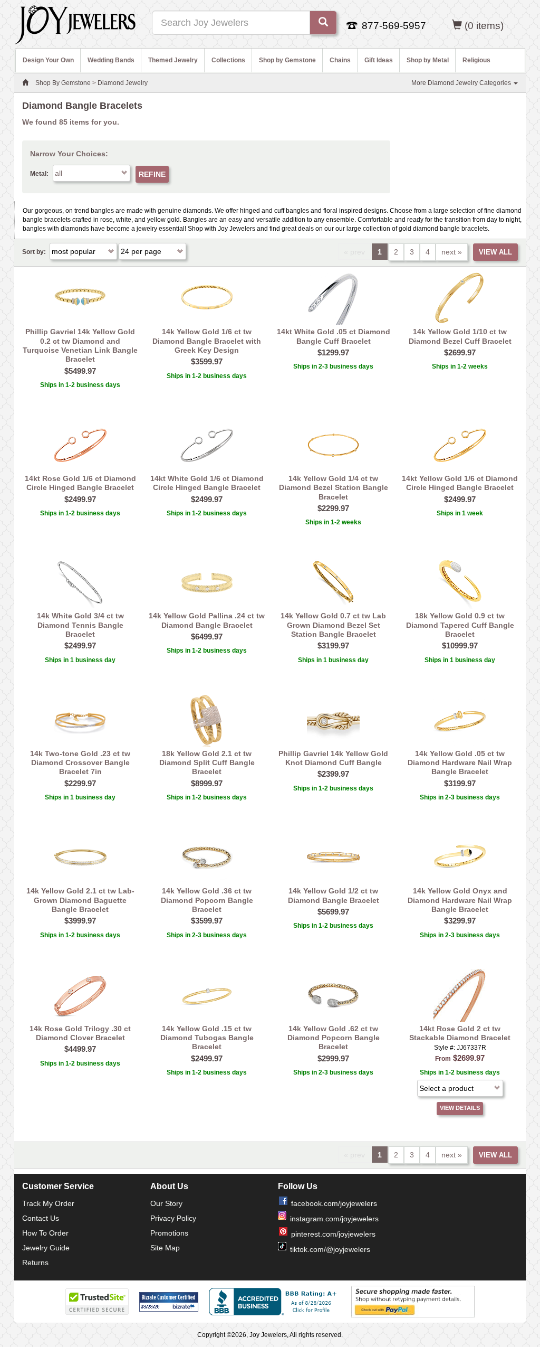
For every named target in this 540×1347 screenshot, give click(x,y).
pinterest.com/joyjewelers (333, 1234)
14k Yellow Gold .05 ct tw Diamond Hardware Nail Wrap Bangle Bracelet (460, 762)
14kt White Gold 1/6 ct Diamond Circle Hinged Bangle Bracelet (207, 483)
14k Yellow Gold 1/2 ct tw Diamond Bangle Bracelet (333, 895)
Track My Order (48, 1203)
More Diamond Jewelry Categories (462, 83)
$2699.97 (460, 352)
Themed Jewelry (173, 60)
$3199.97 (333, 645)
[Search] (323, 23)
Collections (228, 60)
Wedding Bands (111, 60)
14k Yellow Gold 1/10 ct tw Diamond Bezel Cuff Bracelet (460, 336)
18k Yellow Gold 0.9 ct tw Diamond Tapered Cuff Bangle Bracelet (460, 624)
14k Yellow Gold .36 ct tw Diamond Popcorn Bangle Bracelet (207, 900)
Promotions (169, 1233)
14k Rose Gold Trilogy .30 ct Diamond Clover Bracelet (80, 1033)
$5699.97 (333, 911)
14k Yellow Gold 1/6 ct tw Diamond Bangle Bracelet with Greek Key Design (206, 340)
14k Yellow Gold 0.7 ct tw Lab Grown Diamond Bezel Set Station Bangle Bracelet (333, 624)
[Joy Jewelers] (75, 23)
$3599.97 (207, 361)
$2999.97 (333, 1058)
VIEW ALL (495, 252)
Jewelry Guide (46, 1248)
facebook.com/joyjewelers (334, 1203)
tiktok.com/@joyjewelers (330, 1249)
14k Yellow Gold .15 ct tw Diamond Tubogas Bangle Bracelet (207, 1037)
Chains (340, 60)
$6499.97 (207, 636)
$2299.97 (333, 508)
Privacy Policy (173, 1218)
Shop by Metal (428, 60)
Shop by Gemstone (287, 60)
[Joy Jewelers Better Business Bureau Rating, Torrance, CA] (275, 1301)
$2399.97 (333, 773)
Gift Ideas (378, 60)
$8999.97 (207, 783)
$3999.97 (80, 920)
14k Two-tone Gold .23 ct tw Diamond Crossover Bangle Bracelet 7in (80, 762)
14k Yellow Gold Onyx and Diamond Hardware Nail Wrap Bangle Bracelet (460, 900)
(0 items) (484, 25)
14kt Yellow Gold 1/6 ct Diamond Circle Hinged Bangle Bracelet (460, 483)
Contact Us (40, 1218)
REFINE (152, 174)
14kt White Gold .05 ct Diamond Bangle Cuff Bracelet (333, 336)
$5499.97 (80, 370)
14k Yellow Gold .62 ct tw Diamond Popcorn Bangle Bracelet (333, 1037)
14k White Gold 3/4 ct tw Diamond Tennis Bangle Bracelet (80, 624)
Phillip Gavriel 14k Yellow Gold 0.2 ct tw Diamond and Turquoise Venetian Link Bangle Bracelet (80, 345)
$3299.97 (460, 920)
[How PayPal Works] (413, 1301)
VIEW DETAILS (460, 1108)
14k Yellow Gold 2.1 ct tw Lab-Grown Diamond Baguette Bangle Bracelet (80, 900)
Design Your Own (48, 60)
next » (451, 252)
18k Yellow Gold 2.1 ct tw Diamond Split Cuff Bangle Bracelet (207, 762)
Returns (35, 1262)
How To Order (45, 1233)
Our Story (166, 1203)
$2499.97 (80, 499)
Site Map (165, 1248)
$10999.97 (460, 645)
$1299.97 (333, 352)
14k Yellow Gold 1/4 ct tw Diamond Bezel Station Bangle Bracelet (333, 487)
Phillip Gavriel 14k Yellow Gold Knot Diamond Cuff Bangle (333, 758)
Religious (476, 60)
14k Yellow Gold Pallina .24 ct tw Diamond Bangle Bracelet (207, 620)
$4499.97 (80, 1048)
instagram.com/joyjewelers (334, 1218)
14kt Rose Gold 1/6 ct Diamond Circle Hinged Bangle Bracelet (80, 483)
